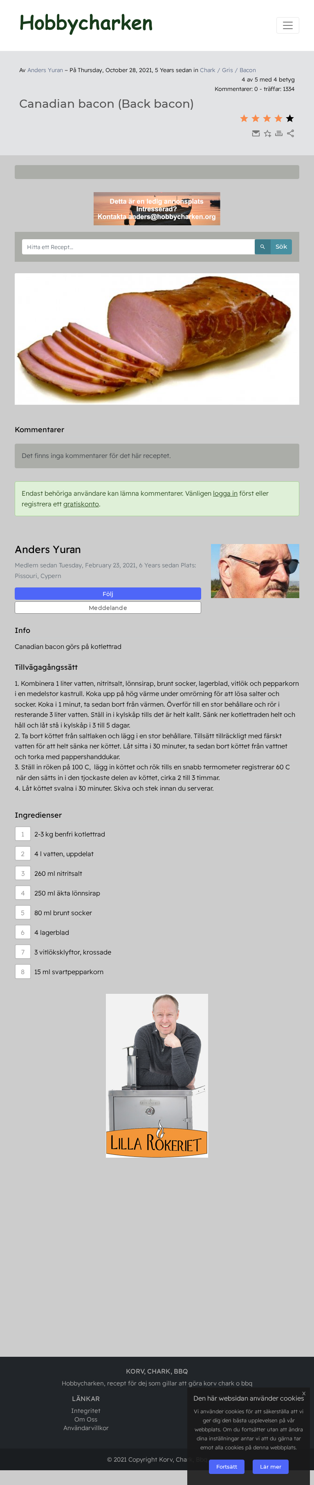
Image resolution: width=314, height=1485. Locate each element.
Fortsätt (226, 1466)
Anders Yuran (45, 70)
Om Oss (85, 1419)
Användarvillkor (86, 1428)
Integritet (86, 1411)
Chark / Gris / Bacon (228, 70)
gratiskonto (81, 504)
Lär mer (270, 1466)
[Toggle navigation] (287, 25)
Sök (281, 246)
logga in (225, 493)
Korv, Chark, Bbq (183, 1459)
